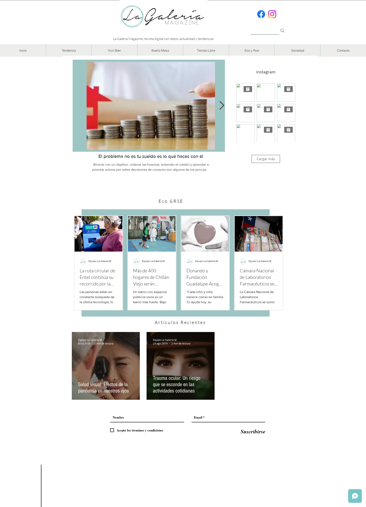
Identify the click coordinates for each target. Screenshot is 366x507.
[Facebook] (261, 14)
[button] (69, 50)
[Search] (282, 30)
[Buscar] (265, 28)
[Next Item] (222, 105)
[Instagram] (272, 14)
